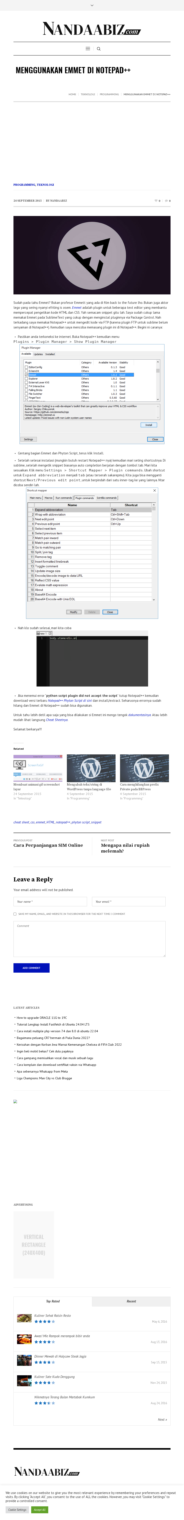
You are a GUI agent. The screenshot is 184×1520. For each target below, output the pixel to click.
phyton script (81, 822)
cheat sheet (21, 822)
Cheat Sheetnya (57, 720)
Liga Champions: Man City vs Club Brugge (44, 1078)
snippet (96, 822)
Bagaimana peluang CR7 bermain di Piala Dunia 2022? (53, 1038)
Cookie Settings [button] (17, 1510)
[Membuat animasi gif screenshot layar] (37, 768)
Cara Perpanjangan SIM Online (48, 845)
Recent (131, 1301)
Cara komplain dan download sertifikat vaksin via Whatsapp (56, 1065)
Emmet (77, 307)
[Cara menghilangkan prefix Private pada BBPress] (144, 768)
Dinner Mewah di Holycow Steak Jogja (60, 1356)
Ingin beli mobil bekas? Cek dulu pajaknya (45, 1051)
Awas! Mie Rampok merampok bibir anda (62, 1336)
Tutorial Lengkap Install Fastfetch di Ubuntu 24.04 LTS (53, 1024)
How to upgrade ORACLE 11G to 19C (42, 1018)
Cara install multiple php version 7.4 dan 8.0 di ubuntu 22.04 (57, 1031)
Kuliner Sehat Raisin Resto (52, 1315)
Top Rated (53, 1301)
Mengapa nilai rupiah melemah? (125, 848)
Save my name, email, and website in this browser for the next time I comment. (72, 913)
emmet (40, 822)
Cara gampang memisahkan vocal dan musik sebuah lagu (55, 1058)
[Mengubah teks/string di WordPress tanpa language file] (91, 768)
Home (72, 94)
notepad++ (63, 822)
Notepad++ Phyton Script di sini (70, 700)
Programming (109, 94)
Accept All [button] (40, 1510)
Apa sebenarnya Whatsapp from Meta (42, 1071)
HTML (50, 822)
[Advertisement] (92, 135)
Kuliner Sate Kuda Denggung (54, 1377)
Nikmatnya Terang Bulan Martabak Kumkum (64, 1397)
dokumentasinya (139, 715)
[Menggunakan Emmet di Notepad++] (92, 255)
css (33, 822)
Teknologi (88, 94)
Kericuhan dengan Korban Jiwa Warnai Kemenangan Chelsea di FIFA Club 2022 (69, 1045)
